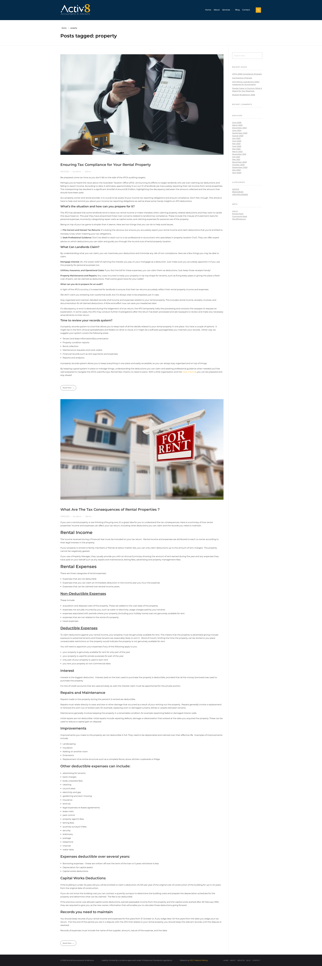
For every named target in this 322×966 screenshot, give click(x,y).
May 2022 (236, 149)
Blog (248, 960)
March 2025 (237, 125)
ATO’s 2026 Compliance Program (247, 74)
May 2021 (236, 159)
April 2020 (236, 173)
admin (78, 171)
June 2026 (236, 122)
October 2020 (238, 165)
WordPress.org (239, 219)
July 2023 (236, 138)
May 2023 (236, 144)
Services (241, 960)
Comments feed (239, 216)
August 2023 (237, 136)
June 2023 (236, 141)
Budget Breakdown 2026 (243, 95)
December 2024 (239, 128)
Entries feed (237, 214)
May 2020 (236, 170)
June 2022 (236, 146)
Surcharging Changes (242, 78)
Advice (88, 171)
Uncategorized (240, 194)
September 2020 (239, 167)
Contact (256, 960)
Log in (235, 211)
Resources (237, 192)
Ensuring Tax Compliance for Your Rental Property (105, 164)
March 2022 (237, 151)
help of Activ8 (189, 372)
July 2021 (236, 157)
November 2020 (239, 162)
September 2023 (239, 133)
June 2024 (236, 130)
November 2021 (239, 154)
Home (64, 28)
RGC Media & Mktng (199, 960)
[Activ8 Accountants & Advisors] (81, 9)
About (233, 960)
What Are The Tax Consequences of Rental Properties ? (110, 509)
